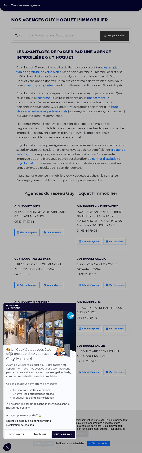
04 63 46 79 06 (87, 230)
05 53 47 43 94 (24, 221)
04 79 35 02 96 (24, 274)
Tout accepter (99, 443)
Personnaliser (43, 443)
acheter (47, 85)
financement (96, 98)
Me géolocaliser (116, 35)
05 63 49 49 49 (87, 317)
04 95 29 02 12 (86, 274)
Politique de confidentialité (69, 443)
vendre (32, 85)
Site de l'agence (28, 232)
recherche (43, 98)
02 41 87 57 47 (86, 361)
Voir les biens (54, 232)
